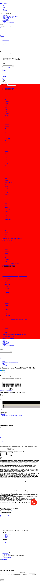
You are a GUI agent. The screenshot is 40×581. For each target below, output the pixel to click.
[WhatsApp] (2, 370)
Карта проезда (5, 553)
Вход (3, 9)
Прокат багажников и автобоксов (8, 17)
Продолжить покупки (4, 515)
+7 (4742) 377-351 (5, 38)
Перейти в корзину (11, 515)
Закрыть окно (2, 516)
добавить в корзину (4, 412)
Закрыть (13, 85)
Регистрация (4, 10)
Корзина (3, 82)
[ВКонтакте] (1, 370)
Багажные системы (8, 534)
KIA (3, 363)
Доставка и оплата (5, 18)
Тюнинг (6, 537)
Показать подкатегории (17, 88)
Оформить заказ (8, 82)
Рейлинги (6, 535)
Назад (9, 85)
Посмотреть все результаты (5, 27)
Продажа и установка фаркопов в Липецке (10, 16)
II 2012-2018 (4, 365)
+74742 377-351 (3, 414)
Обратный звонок (5, 40)
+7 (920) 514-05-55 (5, 39)
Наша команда (5, 19)
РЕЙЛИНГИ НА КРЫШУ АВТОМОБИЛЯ (10, 362)
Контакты (4, 21)
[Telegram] (4, 370)
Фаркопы (6, 536)
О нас (6, 541)
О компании (4, 15)
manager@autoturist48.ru (6, 43)
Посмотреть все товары (12, 238)
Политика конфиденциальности (8, 22)
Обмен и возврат (5, 20)
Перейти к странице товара (5, 517)
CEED (3, 364)
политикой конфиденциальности (21, 576)
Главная (3, 340)
